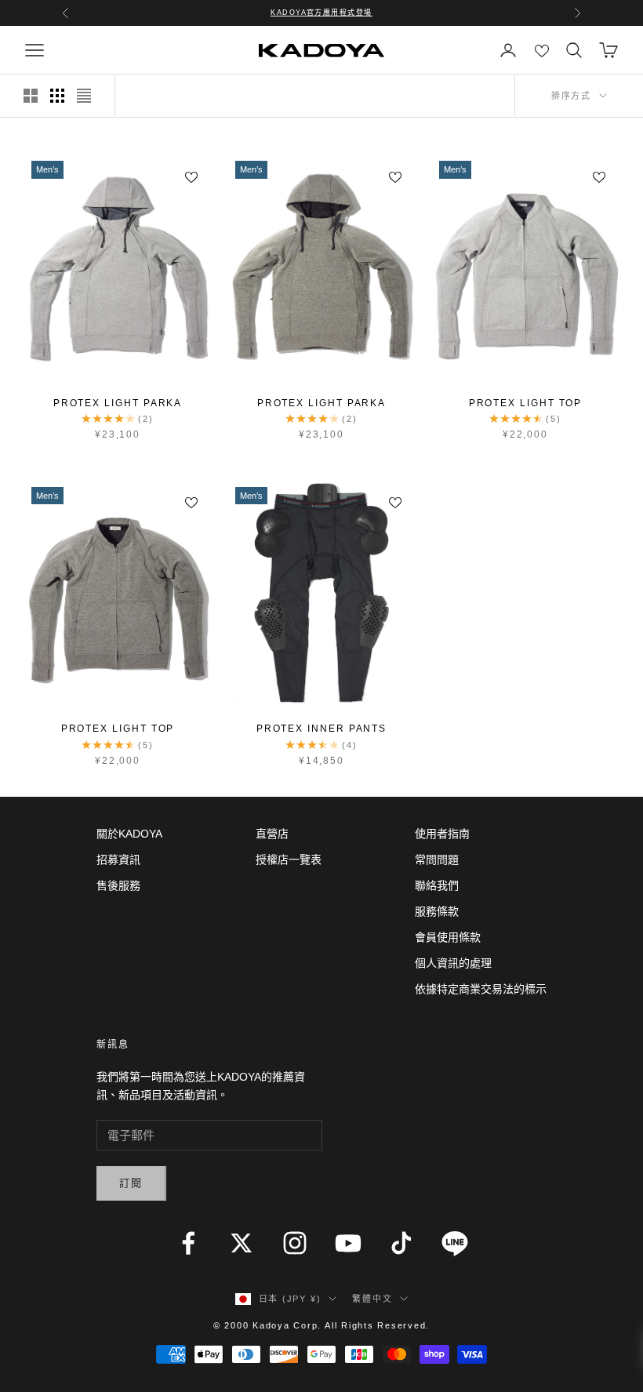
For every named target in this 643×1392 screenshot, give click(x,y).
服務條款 (437, 911)
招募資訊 (118, 859)
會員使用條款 (448, 937)
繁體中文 (372, 1298)
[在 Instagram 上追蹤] (295, 1243)
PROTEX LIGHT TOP (526, 403)
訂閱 (131, 1183)
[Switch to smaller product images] (57, 96)
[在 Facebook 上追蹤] (188, 1243)
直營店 (272, 833)
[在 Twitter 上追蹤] (241, 1243)
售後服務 (118, 885)
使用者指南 (442, 833)
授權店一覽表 (289, 859)
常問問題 (437, 859)
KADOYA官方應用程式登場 (321, 12)
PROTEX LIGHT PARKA (118, 403)
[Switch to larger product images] (31, 96)
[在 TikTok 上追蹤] (401, 1243)
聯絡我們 (437, 885)
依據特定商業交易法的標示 (481, 989)
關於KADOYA (129, 833)
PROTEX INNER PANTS (321, 728)
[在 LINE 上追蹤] (455, 1243)
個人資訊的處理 (453, 963)
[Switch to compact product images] (84, 96)
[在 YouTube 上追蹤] (348, 1243)
